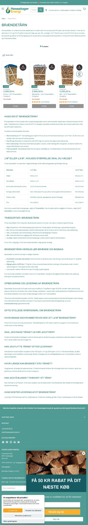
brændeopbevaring (10, 303)
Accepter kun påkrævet (33, 510)
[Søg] (41, 9)
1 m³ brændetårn (38, 208)
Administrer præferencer (23, 515)
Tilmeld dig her (56, 511)
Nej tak (56, 519)
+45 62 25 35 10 (7, 428)
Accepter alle (12, 510)
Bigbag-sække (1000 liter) (15, 264)
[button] (36, 102)
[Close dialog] (83, 453)
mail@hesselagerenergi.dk (11, 432)
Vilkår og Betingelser (10, 521)
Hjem (3, 18)
